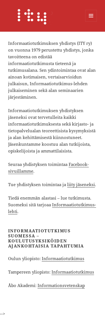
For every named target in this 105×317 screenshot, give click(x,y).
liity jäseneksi (81, 184)
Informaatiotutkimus (63, 258)
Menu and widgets (91, 21)
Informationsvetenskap (61, 285)
